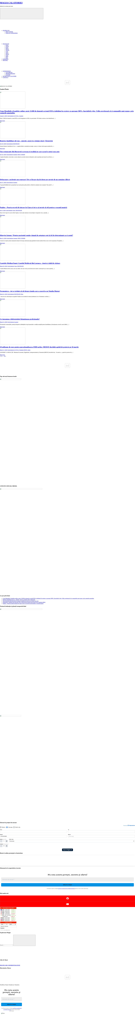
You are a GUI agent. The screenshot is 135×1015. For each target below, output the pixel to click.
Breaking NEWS (23, 350)
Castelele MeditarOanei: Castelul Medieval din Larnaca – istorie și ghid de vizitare (30, 263)
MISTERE (5, 60)
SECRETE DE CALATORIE (9, 76)
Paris (7, 57)
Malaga (7, 54)
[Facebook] (67, 898)
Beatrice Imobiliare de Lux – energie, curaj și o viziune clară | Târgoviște (26, 141)
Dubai (7, 45)
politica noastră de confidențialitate (66, 888)
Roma (7, 47)
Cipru (7, 55)
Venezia (7, 50)
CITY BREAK (9, 72)
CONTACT (5, 77)
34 (4, 356)
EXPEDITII (5, 59)
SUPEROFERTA (7, 71)
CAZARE (8, 75)
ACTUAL (16, 116)
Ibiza (22, 294)
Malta (7, 56)
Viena (7, 52)
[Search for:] (6, 945)
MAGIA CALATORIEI (11, 2)
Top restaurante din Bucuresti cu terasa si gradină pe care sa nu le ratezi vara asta (29, 152)
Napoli (7, 46)
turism (29, 350)
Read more (2, 120)
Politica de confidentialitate (12, 33)
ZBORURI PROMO (10, 73)
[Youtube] (67, 904)
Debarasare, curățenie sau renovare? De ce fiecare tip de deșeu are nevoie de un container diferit (35, 179)
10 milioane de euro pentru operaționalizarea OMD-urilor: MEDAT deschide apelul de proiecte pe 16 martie (39, 347)
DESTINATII (6, 43)
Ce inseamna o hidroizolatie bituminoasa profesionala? (20, 319)
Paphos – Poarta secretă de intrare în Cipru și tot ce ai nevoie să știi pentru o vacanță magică (33, 207)
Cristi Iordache (10, 116)
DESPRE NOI (6, 30)
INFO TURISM (9, 31)
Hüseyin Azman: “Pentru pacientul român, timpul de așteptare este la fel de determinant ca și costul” (36, 235)
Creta (7, 51)
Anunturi (21, 116)
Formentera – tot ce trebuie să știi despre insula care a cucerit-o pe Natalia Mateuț (30, 291)
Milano (7, 49)
